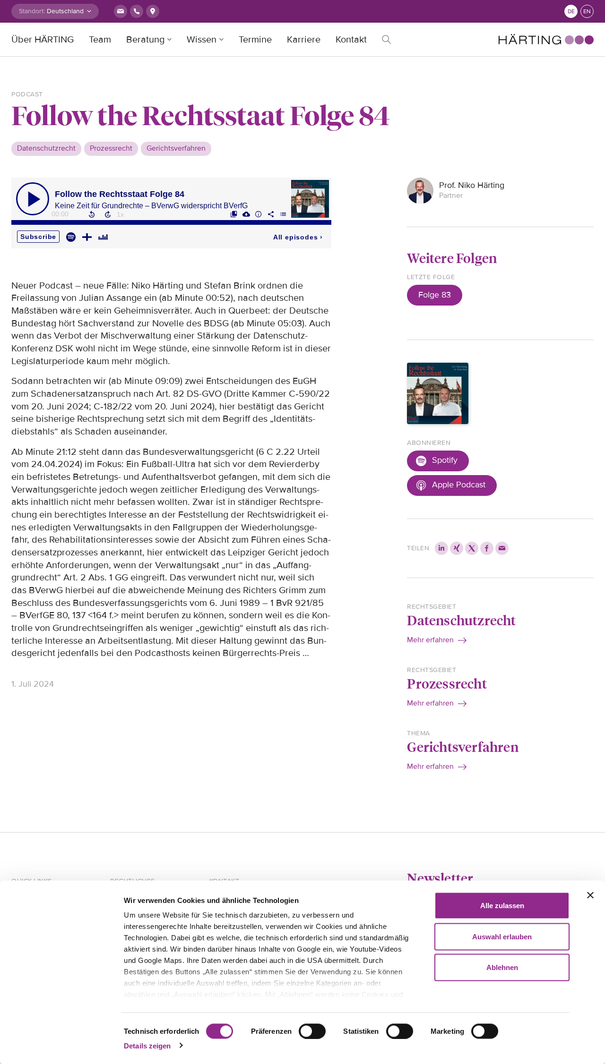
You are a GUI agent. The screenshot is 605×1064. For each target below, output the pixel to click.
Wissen (201, 39)
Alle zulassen (502, 906)
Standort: (32, 11)
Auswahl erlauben (502, 936)
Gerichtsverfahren (462, 746)
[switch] (312, 1030)
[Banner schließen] (590, 895)
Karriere (303, 39)
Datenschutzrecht (461, 620)
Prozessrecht (446, 683)
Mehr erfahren (430, 640)
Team (100, 39)
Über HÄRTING (42, 39)
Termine (255, 39)
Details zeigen (147, 1045)
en (587, 11)
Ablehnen (502, 967)
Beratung (145, 39)
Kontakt (351, 39)
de (571, 11)
